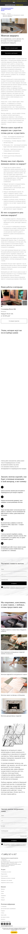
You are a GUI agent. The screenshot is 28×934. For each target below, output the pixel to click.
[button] (1, 306)
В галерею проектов (14, 321)
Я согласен (14, 932)
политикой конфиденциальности (17, 588)
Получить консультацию (11, 48)
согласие (7, 587)
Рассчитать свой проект (11, 53)
